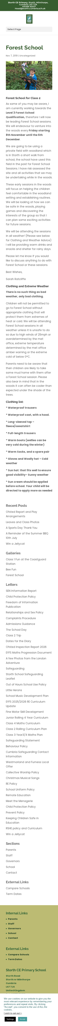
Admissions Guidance (20, 624)
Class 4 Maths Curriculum (23, 723)
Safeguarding (15, 668)
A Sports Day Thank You (21, 528)
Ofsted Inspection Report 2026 (26, 647)
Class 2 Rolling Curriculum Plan (26, 729)
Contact (11, 872)
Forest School (15, 575)
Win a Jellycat (15, 544)
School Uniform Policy (20, 789)
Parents (11, 850)
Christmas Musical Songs (22, 778)
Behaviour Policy (17, 746)
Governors (13, 861)
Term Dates (13, 894)
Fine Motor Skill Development (25, 712)
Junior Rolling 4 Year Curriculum (27, 717)
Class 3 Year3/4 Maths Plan (24, 735)
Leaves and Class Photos (22, 522)
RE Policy (11, 784)
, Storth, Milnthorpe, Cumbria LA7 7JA (28, 3)
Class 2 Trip (13, 635)
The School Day (16, 630)
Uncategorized (27, 55)
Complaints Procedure (21, 618)
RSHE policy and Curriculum (24, 828)
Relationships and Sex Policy (24, 612)
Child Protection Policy (21, 596)
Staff (9, 855)
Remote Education (18, 795)
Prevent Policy (15, 812)
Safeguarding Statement (23, 740)
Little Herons (14, 690)
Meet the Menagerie (19, 801)
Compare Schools (18, 888)
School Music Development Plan (27, 696)
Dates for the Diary (18, 641)
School (10, 867)
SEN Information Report (21, 591)
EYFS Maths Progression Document (29, 652)
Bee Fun (11, 569)
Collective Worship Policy (22, 772)
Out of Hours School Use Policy (26, 684)
